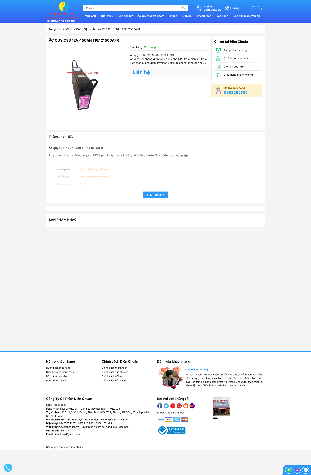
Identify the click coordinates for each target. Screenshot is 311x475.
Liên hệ (187, 15)
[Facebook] (159, 405)
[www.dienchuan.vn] (63, 9)
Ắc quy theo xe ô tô (149, 15)
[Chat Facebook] (297, 470)
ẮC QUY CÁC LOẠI (76, 29)
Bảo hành (222, 15)
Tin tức (172, 15)
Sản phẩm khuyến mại (247, 15)
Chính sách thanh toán (114, 367)
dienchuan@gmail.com (67, 434)
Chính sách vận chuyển (115, 371)
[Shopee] (185, 405)
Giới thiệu (107, 15)
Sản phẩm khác (63, 220)
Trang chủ (89, 15)
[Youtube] (179, 405)
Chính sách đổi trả (112, 376)
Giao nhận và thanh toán (60, 371)
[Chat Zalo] (305, 470)
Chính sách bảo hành (114, 380)
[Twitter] (166, 405)
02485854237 (67, 423)
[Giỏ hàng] (261, 8)
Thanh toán (204, 15)
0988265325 (236, 92)
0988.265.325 (104, 423)
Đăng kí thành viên (56, 380)
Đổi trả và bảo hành (57, 376)
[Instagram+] (172, 405)
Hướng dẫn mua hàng (58, 367)
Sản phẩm (124, 15)
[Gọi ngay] (288, 470)
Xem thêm (154, 195)
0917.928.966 (85, 423)
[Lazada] (192, 405)
